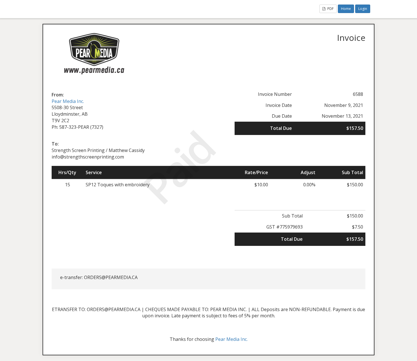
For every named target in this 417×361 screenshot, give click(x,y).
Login (362, 8)
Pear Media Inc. (68, 101)
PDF (330, 8)
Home (346, 8)
